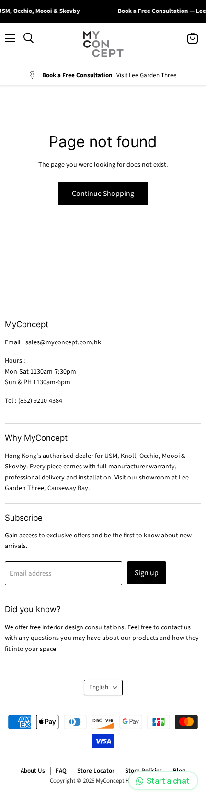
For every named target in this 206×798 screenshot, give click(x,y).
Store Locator (95, 770)
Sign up (147, 573)
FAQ (61, 770)
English (98, 687)
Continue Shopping (103, 193)
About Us (33, 770)
